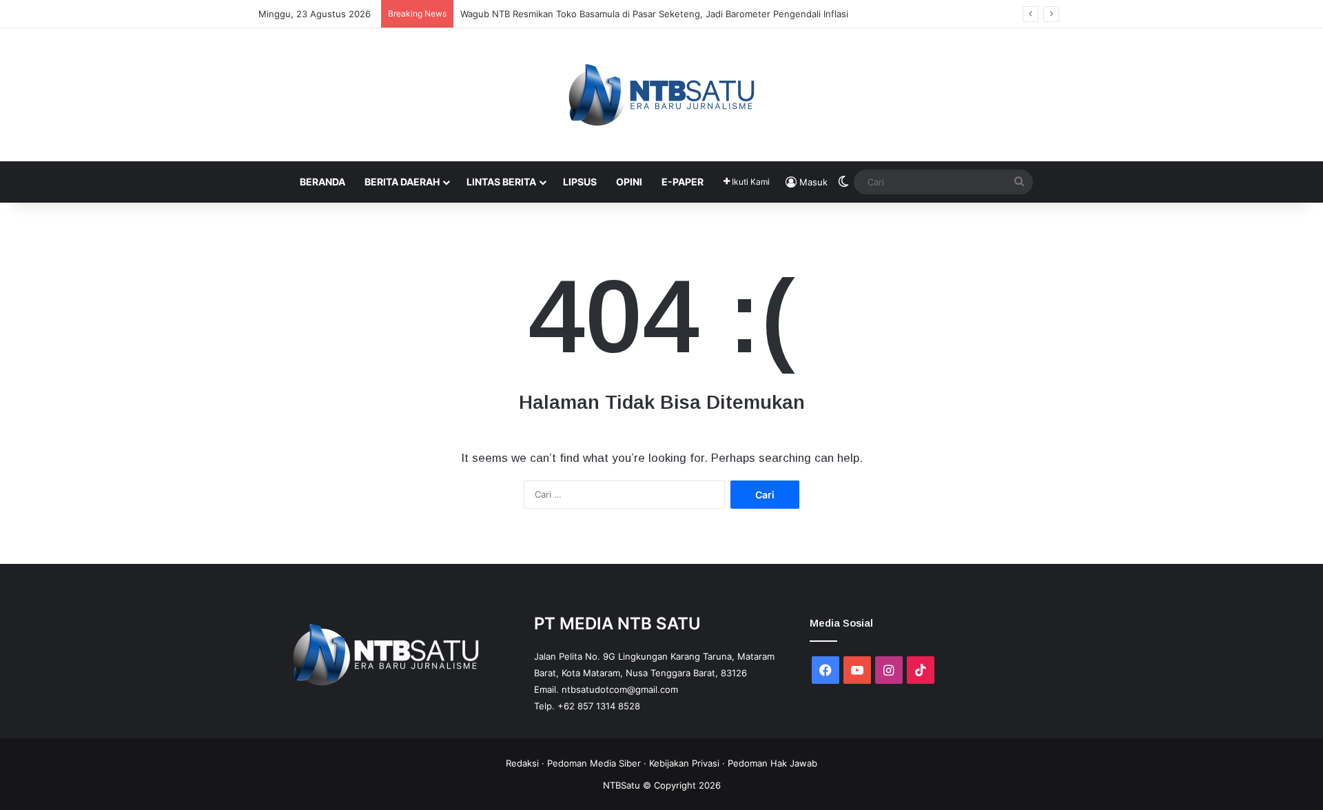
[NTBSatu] (661, 95)
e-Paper (683, 182)
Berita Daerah (402, 182)
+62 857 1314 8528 (598, 705)
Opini (629, 182)
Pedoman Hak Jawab (772, 763)
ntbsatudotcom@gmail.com (620, 689)
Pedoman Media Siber (594, 763)
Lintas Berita (501, 182)
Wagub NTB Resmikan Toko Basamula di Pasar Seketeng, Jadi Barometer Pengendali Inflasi (654, 13)
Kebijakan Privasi (684, 763)
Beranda (322, 182)
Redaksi (522, 763)
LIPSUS (580, 182)
